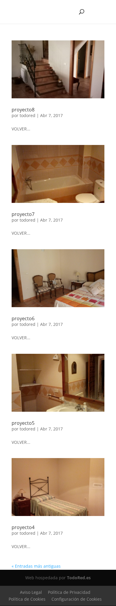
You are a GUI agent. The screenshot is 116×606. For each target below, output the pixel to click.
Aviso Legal (31, 592)
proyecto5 (23, 423)
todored (27, 115)
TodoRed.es (79, 577)
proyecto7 (23, 214)
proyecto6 (23, 318)
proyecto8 (23, 109)
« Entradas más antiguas (36, 566)
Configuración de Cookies (76, 599)
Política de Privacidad (69, 592)
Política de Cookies (27, 599)
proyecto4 (23, 527)
